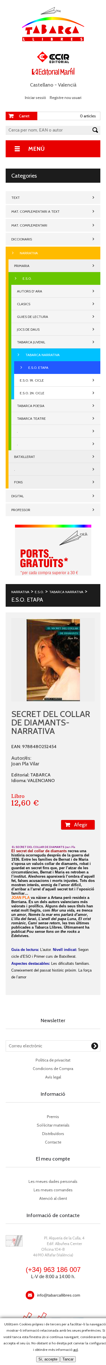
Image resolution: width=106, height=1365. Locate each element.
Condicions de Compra (53, 1068)
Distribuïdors (53, 1133)
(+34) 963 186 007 (53, 1269)
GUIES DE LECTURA (32, 317)
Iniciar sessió (35, 97)
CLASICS (23, 304)
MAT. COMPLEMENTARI (29, 225)
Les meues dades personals (53, 1181)
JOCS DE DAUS (28, 329)
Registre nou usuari (65, 97)
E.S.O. (27, 278)
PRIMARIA (21, 266)
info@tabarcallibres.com (58, 1295)
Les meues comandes (53, 1189)
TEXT (15, 197)
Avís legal (53, 1077)
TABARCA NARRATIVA (42, 355)
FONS (18, 482)
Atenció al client (53, 1198)
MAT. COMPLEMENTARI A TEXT (35, 211)
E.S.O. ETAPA (38, 367)
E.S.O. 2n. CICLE (32, 393)
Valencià (67, 85)
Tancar (67, 1359)
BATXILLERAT (24, 457)
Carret (24, 116)
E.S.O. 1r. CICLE (32, 380)
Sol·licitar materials (53, 1125)
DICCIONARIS (21, 239)
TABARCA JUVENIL (31, 342)
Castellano (41, 85)
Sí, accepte (47, 1359)
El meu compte (53, 1159)
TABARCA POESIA (30, 406)
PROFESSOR (20, 510)
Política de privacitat (53, 1060)
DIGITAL (17, 496)
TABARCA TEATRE (31, 418)
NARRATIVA (29, 253)
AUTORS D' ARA (29, 291)
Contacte (53, 1142)
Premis (53, 1116)
